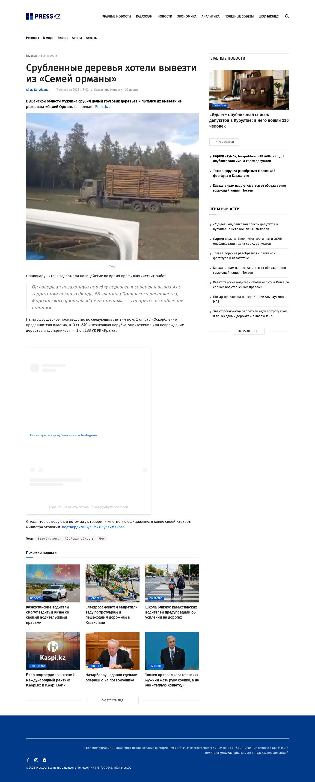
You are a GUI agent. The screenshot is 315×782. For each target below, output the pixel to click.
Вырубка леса (48, 538)
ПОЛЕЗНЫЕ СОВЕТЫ (239, 16)
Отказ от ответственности (196, 748)
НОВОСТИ (165, 16)
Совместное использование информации (145, 748)
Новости (116, 89)
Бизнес (62, 38)
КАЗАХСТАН (144, 16)
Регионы (32, 38)
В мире (48, 38)
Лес (102, 538)
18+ (237, 748)
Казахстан (101, 89)
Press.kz (102, 107)
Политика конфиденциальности (228, 752)
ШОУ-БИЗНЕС (269, 16)
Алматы (91, 38)
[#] (43, 15)
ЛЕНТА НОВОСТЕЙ (224, 209)
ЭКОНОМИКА (186, 16)
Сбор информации (98, 748)
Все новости (49, 55)
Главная (31, 55)
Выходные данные (256, 748)
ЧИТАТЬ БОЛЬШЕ (224, 141)
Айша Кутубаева (37, 89)
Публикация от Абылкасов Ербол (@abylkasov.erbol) (88, 507)
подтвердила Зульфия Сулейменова (93, 527)
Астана (77, 38)
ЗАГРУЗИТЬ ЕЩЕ (112, 700)
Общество (132, 89)
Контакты (279, 748)
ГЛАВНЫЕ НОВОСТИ (116, 16)
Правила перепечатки (270, 752)
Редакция (224, 748)
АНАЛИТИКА (211, 16)
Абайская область (79, 538)
